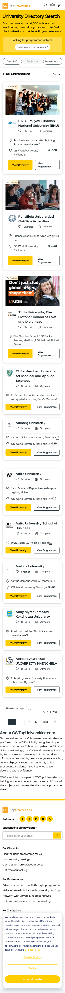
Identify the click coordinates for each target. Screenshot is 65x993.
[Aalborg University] (10, 424)
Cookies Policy (32, 949)
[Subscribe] (57, 835)
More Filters (51, 61)
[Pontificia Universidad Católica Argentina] (12, 218)
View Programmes (44, 165)
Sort (55, 74)
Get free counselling (14, 870)
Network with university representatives (26, 895)
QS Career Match (10, 777)
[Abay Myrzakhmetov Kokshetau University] (10, 613)
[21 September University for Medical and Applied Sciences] (10, 373)
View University (20, 164)
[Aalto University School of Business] (10, 525)
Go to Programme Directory (31, 47)
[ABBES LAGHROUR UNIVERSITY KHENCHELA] (10, 660)
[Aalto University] (10, 475)
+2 (57, 438)
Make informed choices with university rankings (31, 890)
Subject (31, 61)
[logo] (16, 4)
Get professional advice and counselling (26, 901)
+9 (26, 635)
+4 (53, 581)
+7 (38, 144)
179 (37, 722)
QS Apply (40, 762)
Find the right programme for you (22, 854)
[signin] (53, 4)
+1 (55, 399)
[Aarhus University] (10, 568)
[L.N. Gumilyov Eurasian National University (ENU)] (12, 122)
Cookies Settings (33, 957)
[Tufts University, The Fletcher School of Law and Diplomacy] (12, 314)
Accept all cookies (32, 979)
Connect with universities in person (23, 864)
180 (45, 722)
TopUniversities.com (12, 738)
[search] (45, 5)
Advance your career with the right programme (31, 885)
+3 (15, 240)
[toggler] (59, 4)
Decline (32, 968)
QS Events (22, 762)
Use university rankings (16, 859)
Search (11, 61)
